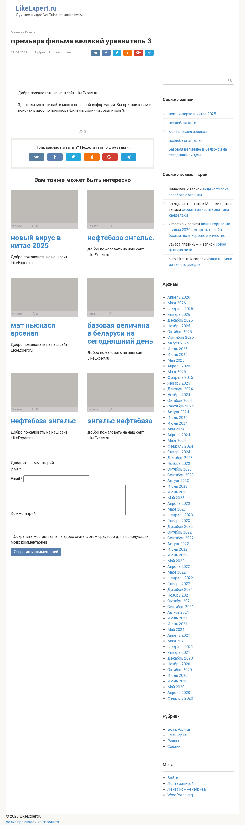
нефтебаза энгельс (43, 421)
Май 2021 (175, 629)
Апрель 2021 (178, 635)
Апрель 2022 (178, 566)
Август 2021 (178, 612)
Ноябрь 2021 (178, 595)
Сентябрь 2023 (180, 475)
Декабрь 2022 (180, 526)
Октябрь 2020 (179, 669)
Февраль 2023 (180, 515)
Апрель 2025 (178, 366)
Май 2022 (175, 561)
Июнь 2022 (177, 555)
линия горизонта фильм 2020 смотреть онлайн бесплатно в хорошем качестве (199, 230)
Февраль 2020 (180, 698)
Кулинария (177, 735)
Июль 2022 (177, 549)
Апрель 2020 (178, 692)
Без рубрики (178, 729)
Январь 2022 (178, 584)
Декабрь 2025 (180, 320)
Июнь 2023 (177, 492)
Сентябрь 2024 (180, 406)
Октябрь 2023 (179, 469)
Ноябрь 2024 (178, 394)
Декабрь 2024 (180, 389)
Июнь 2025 (177, 354)
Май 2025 (175, 360)
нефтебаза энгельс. (120, 237)
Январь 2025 (178, 383)
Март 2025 (176, 372)
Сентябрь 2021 (180, 606)
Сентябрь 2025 (180, 337)
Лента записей (180, 783)
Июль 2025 (177, 349)
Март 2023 (176, 509)
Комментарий (23, 513)
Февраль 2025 (180, 377)
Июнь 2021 (177, 624)
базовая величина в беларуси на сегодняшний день (120, 333)
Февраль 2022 (180, 578)
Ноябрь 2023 (178, 463)
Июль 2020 (177, 675)
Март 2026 (176, 303)
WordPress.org (180, 795)
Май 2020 (175, 687)
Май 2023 (175, 498)
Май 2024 (175, 429)
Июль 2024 (177, 417)
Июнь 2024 (177, 423)
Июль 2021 (177, 618)
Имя (16, 469)
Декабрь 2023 (180, 457)
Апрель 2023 (178, 503)
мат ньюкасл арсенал (33, 329)
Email (16, 478)
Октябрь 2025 (179, 331)
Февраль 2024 (180, 446)
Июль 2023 (177, 486)
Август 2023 (178, 480)
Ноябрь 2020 (178, 664)
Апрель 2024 (178, 435)
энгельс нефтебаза (119, 421)
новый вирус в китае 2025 (36, 241)
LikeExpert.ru (36, 8)
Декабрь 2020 (180, 658)
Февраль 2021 (180, 647)
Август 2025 (178, 343)
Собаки (173, 746)
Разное (54, 52)
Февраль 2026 (180, 309)
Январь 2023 (178, 520)
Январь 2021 (178, 652)
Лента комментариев (186, 789)
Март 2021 (176, 641)
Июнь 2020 (177, 681)
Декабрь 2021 (180, 589)
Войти (172, 778)
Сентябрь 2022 (180, 538)
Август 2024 (178, 412)
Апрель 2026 (178, 297)
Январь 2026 (178, 314)
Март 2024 (176, 440)
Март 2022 (176, 572)
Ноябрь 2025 (178, 326)
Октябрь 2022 (179, 532)
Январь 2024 (178, 452)
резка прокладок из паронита (32, 822)
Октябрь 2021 (179, 601)
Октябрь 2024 (179, 400)
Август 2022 (178, 543)
